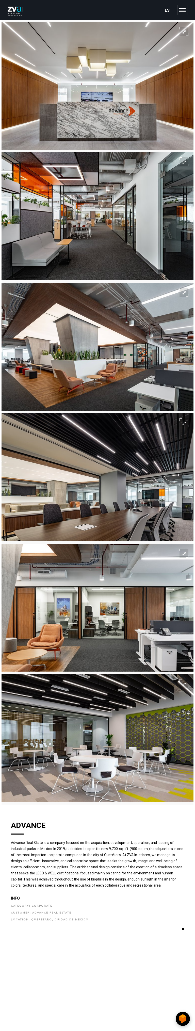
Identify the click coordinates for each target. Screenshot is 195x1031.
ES (167, 10)
